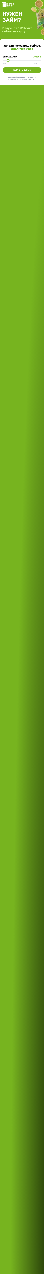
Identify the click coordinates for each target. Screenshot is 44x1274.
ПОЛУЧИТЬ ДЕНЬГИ (22, 70)
